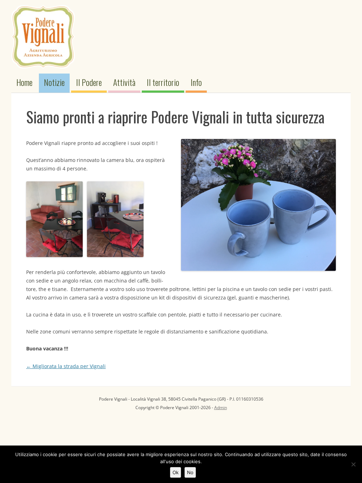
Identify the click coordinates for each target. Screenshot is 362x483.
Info (196, 82)
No (190, 472)
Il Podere (89, 82)
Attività (124, 82)
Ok (176, 472)
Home (24, 82)
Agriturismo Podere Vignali (43, 37)
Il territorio (163, 82)
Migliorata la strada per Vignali (66, 366)
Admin (220, 408)
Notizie (54, 82)
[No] (353, 464)
